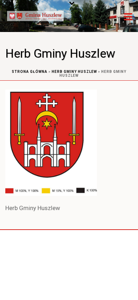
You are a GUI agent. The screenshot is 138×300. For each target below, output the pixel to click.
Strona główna (29, 72)
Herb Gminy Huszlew (74, 72)
